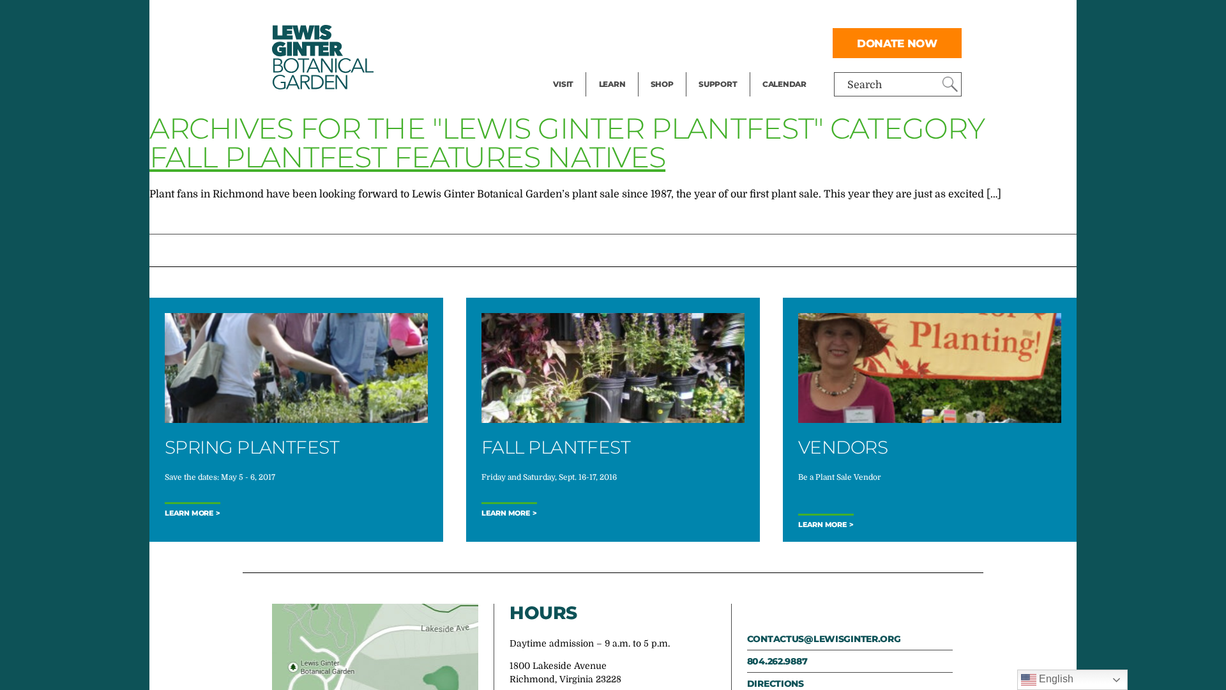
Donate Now (897, 43)
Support (718, 84)
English (1054, 678)
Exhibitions (581, 67)
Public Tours (629, 16)
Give (709, 42)
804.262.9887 (777, 661)
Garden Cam (629, 42)
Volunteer (721, 67)
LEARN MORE (822, 525)
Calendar (784, 84)
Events (569, 42)
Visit (563, 84)
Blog (609, 67)
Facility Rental (588, 16)
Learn (612, 84)
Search (864, 85)
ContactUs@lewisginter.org (824, 639)
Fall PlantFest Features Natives (407, 156)
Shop (662, 84)
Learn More (189, 513)
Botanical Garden (322, 57)
